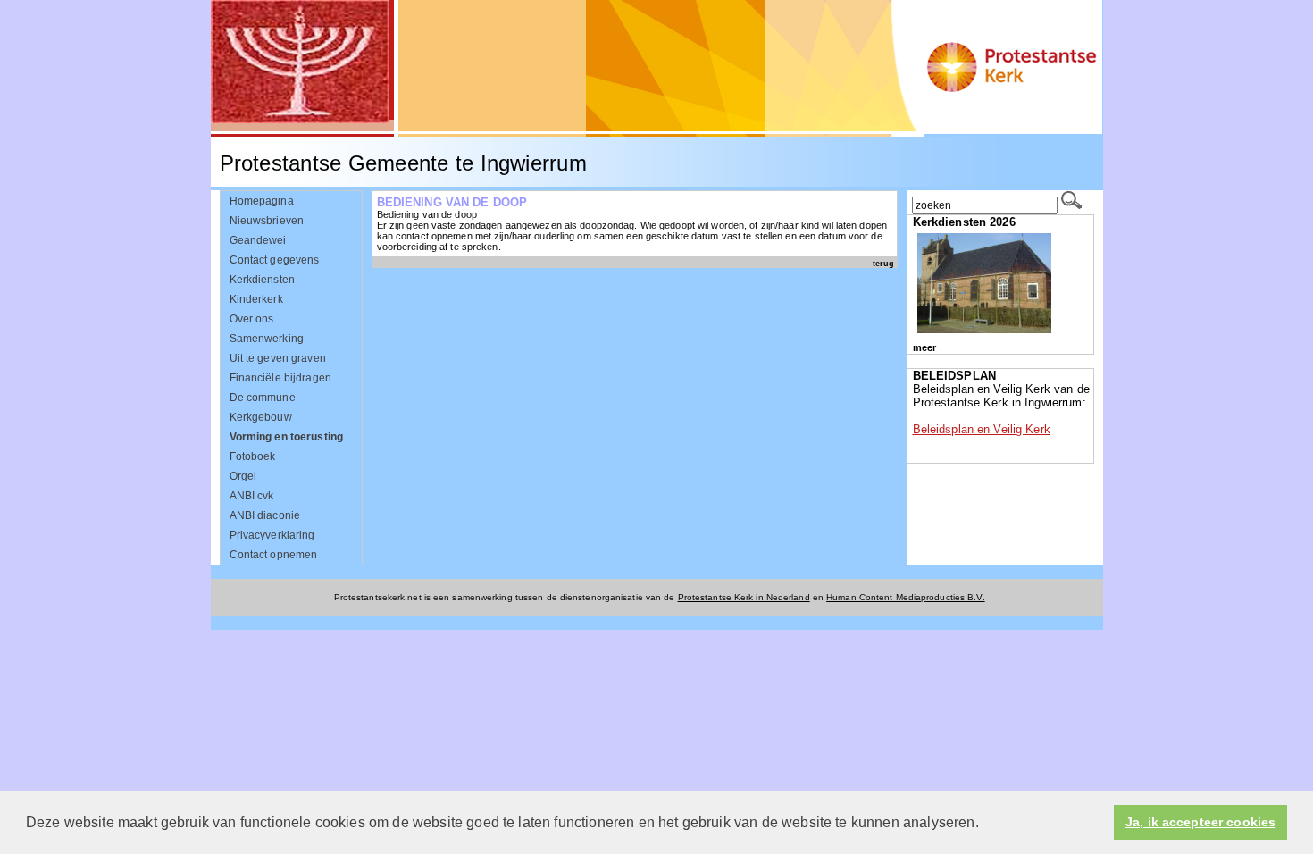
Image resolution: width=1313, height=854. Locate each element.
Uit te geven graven (278, 358)
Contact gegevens (275, 260)
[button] (985, 823)
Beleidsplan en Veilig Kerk (981, 429)
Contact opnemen (274, 554)
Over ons (252, 319)
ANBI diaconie (265, 515)
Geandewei (258, 240)
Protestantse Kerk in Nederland (744, 597)
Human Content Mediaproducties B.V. (905, 597)
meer (924, 347)
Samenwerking (267, 338)
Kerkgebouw (261, 417)
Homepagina (262, 201)
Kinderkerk (256, 299)
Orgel (243, 476)
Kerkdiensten (263, 279)
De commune (263, 397)
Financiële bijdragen (280, 378)
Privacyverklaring (272, 535)
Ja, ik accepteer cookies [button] (1200, 822)
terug (883, 263)
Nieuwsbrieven (267, 220)
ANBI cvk (252, 496)
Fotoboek (253, 456)
